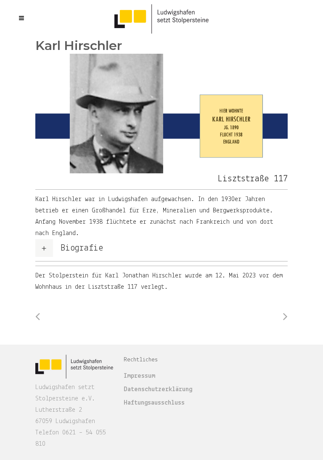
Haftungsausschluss (154, 403)
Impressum (139, 376)
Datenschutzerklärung (158, 389)
